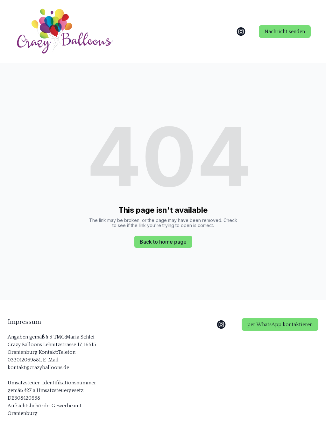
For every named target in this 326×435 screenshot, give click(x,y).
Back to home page (163, 242)
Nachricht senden (285, 31)
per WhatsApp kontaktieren (280, 324)
